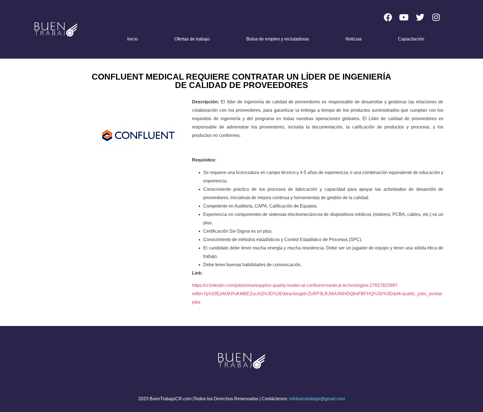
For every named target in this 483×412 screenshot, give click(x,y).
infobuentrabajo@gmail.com (317, 398)
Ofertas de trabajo (192, 39)
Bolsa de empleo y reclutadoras (277, 39)
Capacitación (411, 39)
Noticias (353, 39)
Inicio (132, 39)
